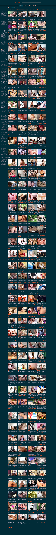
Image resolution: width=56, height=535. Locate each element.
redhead (4, 89)
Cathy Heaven (5, 118)
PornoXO (4, 34)
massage (4, 80)
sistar (47, 9)
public (3, 88)
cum (3, 63)
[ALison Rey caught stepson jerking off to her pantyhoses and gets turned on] (12, 290)
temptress (41, 306)
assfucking (2, 53)
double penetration (3, 68)
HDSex (2, 22)
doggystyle (2, 67)
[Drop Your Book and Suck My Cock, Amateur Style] (22, 452)
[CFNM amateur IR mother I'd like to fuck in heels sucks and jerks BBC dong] (41, 441)
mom (1, 84)
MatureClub (3, 27)
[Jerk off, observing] (41, 498)
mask (33, 64)
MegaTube (2, 29)
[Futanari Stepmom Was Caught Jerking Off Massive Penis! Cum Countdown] (22, 232)
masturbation (3, 81)
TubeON (29, 200)
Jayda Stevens (2, 128)
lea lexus (12, 89)
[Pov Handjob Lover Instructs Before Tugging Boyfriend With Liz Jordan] (12, 17)
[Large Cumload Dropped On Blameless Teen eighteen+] (12, 120)
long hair (2, 80)
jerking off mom (31, 9)
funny (6, 72)
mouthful (24, 395)
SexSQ (6, 36)
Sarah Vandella (3, 155)
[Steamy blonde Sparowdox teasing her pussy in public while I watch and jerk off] (12, 279)
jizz (35, 455)
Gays (30, 5)
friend (4, 72)
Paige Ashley (2, 149)
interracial (2, 77)
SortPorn (2, 39)
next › (14, 527)
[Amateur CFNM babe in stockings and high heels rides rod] (41, 143)
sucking (4, 93)
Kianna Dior (5, 135)
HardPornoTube (3, 20)
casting (1, 60)
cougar (24, 338)
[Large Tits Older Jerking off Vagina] (41, 520)
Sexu (1, 37)
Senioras (4, 35)
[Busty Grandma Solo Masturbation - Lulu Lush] (22, 155)
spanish (21, 249)
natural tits (4, 84)
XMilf (6, 43)
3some (2, 50)
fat (31, 20)
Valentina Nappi (3, 164)
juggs (1, 78)
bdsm (10, 53)
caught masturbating (50, 9)
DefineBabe (2, 14)
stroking (25, 202)
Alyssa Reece (3, 104)
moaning (5, 83)
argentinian (32, 146)
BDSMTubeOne (3, 12)
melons (1, 82)
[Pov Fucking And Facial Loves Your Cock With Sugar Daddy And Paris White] (22, 279)
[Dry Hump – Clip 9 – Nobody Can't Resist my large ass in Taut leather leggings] (12, 324)
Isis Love (4, 127)
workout (28, 192)
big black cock (21, 31)
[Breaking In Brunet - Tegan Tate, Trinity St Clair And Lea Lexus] (12, 85)
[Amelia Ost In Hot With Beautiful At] (41, 85)
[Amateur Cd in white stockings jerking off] (12, 96)
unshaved (29, 43)
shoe (30, 77)
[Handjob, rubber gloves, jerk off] (41, 381)
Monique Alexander (3, 145)
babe (4, 53)
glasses (23, 87)
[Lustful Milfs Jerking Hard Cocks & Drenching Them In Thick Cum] (41, 476)
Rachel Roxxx (2, 150)
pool (33, 304)
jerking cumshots (38, 9)
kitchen (35, 20)
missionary (2, 83)
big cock (2, 55)
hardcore (2, 75)
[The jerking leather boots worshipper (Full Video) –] (32, 221)
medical (24, 147)
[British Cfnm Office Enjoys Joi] (22, 85)
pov (1, 88)
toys (6, 95)
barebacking (30, 372)
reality (1, 89)
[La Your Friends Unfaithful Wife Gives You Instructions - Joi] (41, 279)
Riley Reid (2, 152)
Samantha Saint (4, 153)
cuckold (1, 63)
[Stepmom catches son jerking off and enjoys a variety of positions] (22, 268)
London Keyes (2, 139)
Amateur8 (2, 11)
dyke (23, 99)
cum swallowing (4, 64)
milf (3, 82)
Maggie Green (3, 140)
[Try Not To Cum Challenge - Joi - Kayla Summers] (12, 131)
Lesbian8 (2, 26)
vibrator (31, 43)
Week (18, 7)
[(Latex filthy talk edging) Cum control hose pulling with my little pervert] (22, 40)
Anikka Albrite (2, 108)
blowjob (5, 58)
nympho (14, 512)
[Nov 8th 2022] (12, 268)
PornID (2, 33)
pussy (5, 88)
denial (16, 179)
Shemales (34, 5)
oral (2, 85)
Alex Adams (4, 101)
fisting (21, 87)
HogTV (4, 23)
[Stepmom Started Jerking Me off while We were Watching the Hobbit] (12, 348)
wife (1, 96)
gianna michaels (13, 111)
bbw (6, 53)
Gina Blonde (5, 125)
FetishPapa (3, 17)
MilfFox (6, 29)
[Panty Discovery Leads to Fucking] (22, 17)
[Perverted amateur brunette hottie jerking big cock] (12, 221)
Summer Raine (2, 160)
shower (31, 249)
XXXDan (2, 45)
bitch (19, 304)
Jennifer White (5, 130)
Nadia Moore (4, 146)
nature (18, 122)
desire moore (44, 203)
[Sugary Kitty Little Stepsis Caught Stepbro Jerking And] (41, 17)
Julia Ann (5, 132)
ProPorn (2, 35)
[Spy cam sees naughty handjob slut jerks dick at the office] (32, 498)
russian (1, 90)
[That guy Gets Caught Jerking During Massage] (41, 290)
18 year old (11, 340)
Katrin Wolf (4, 134)
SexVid (4, 37)
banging (40, 110)
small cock (9, 372)
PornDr (4, 31)
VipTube (2, 42)
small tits (43, 179)
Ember (5, 123)
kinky (2, 78)
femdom (4, 71)
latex (16, 77)
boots (39, 134)
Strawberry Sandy (4, 159)
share (31, 54)
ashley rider (41, 203)
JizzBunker (2, 25)
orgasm (4, 85)
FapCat (2, 16)
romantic (38, 455)
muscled (11, 66)
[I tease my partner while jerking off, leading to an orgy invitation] (32, 143)
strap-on (41, 500)
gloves (20, 147)
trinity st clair (14, 89)
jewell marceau (43, 479)
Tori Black (2, 163)
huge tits (14, 31)
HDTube (4, 22)
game (12, 512)
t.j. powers (40, 411)
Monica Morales (4, 144)
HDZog (2, 23)
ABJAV (38, 28)
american (2, 51)
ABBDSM (29, 28)
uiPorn (3, 40)
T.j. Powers (4, 161)
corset (33, 512)
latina (4, 79)
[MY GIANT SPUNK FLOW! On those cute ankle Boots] (12, 476)
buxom (44, 316)
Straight (21, 5)
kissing (4, 78)
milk (45, 123)
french (42, 53)
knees (33, 112)
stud (20, 191)
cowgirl (2, 62)
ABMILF (2, 10)
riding (6, 89)
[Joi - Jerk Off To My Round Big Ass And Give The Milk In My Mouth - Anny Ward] (41, 120)
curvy (14, 305)
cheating (4, 60)
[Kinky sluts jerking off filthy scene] (32, 96)
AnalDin (6, 11)
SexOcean (2, 36)
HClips (2, 21)
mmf (18, 225)
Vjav (6, 42)
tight (2, 95)
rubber (45, 340)
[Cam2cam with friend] (12, 143)
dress (29, 112)
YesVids (5, 47)
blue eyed (25, 282)
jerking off (22, 9)
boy (30, 20)
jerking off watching (18, 9)
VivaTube (4, 42)
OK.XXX (4, 30)
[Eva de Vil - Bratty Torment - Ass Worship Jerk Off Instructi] (22, 441)
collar (31, 512)
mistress (19, 43)
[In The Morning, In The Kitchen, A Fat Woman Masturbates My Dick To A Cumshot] (32, 17)
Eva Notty (6, 124)
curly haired (32, 135)
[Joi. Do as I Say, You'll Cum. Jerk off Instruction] (22, 405)
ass (1, 52)
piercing (1, 87)
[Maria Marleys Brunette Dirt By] (22, 381)
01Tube (2, 9)
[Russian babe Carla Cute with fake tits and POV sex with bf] (12, 520)
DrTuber (5, 15)
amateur (4, 50)
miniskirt (35, 408)
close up (2, 61)
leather (43, 340)
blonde (2, 58)
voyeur (28, 338)
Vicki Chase (2, 166)
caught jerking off (26, 9)
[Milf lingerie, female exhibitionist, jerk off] (32, 520)
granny (10, 189)
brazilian (40, 123)
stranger (41, 410)
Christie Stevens (3, 120)
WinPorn (2, 43)
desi (22, 111)
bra (31, 88)
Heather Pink (2, 126)
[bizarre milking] (32, 441)
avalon (41, 479)
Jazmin (1, 130)
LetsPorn (5, 26)
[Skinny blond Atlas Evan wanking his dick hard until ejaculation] (41, 40)
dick (41, 66)
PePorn (1, 31)
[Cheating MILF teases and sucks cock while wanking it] (12, 405)
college (4, 61)
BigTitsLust (5, 13)
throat (1, 95)
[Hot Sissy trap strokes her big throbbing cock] (22, 348)
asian (5, 51)
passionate (6, 86)
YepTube (2, 47)
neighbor (29, 65)
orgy (6, 85)
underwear (11, 20)
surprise (9, 523)
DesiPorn (2, 15)
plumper (22, 158)
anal (4, 51)
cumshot (2, 65)
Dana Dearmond (3, 122)
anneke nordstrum (32, 397)
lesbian (19, 500)
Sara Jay (2, 154)
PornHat (5, 32)
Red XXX (2, 151)
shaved (2, 91)
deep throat (11, 31)
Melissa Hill (3, 142)
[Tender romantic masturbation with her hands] (41, 452)
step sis (34, 9)
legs (5, 79)
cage (12, 179)
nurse (38, 293)
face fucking (5, 69)
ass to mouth (3, 52)
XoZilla (2, 44)
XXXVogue (3, 46)
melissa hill (9, 67)
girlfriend (2, 73)
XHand (4, 43)
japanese (5, 77)
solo (37, 20)
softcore (9, 20)
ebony (6, 68)
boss (29, 282)
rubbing (9, 123)
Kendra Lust (2, 135)
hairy (1, 74)
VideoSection (3, 41)
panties (3, 86)
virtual (10, 32)
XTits (3, 44)
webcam (41, 158)
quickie (28, 466)
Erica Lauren (3, 124)
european (2, 69)
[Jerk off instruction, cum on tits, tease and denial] (32, 268)
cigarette (41, 134)
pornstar (4, 87)
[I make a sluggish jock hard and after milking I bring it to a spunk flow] (32, 381)
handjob (3, 74)
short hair (20, 455)
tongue (35, 112)
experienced (24, 190)
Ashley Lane (3, 111)
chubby (6, 60)
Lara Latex (6, 136)
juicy (25, 338)
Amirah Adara (2, 105)
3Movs (4, 9)
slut (5, 91)
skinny (4, 91)
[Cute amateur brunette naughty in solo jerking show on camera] (41, 155)
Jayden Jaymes (4, 129)
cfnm (19, 87)
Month (15, 7)
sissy (18, 351)
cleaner (24, 327)
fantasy (10, 385)
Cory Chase (4, 121)
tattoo (1, 94)
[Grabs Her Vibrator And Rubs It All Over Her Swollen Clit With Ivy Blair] (32, 40)
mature (6, 81)
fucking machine (43, 110)
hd (4, 75)
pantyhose (38, 100)
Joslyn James (2, 132)
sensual (30, 328)
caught (19, 32)
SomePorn (2, 38)
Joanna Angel (4, 131)
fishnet (42, 123)
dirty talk (40, 53)
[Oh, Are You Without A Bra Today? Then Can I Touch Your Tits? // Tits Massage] (32, 85)
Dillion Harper (2, 123)
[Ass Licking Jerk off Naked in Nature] (22, 120)
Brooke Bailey (2, 117)
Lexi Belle (2, 138)
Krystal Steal (2, 136)
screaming (4, 90)
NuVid (1, 30)
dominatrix (30, 30)
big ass (2, 54)
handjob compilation (43, 9)
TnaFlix (19, 86)
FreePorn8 (2, 18)
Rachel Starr (5, 150)
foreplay (32, 408)
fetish (6, 71)
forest (32, 30)
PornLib (2, 34)
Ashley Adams (2, 110)
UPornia (9, 86)
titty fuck (5, 95)
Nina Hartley (2, 148)
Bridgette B (2, 115)
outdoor (1, 86)
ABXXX (4, 10)
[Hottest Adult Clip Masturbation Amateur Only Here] (41, 245)
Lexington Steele (5, 138)
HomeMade (2, 24)
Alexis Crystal (3, 102)
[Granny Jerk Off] (12, 187)
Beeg (2, 13)
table (18, 525)
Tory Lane (4, 163)
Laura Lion (2, 137)
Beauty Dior (5, 112)
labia (8, 32)
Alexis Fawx (3, 103)
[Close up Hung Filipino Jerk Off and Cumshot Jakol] (12, 40)
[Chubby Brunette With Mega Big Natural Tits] (32, 120)
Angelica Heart (5, 107)
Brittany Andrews (5, 116)
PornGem (2, 32)
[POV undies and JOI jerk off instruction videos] (22, 476)
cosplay (14, 179)
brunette (5, 59)
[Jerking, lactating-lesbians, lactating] (22, 498)
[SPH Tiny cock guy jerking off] (41, 348)
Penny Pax (5, 149)
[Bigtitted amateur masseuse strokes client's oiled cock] (12, 245)
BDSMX (6, 12)
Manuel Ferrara (3, 141)
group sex (6, 73)
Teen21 (19, 393)
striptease (2, 93)
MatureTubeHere (4, 28)
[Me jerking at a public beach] (32, 155)
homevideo (3, 76)
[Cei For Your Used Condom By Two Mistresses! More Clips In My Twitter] (32, 476)
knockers (2, 79)
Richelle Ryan (5, 151)
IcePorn (5, 24)
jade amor (12, 397)
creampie (4, 62)
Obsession (5, 148)
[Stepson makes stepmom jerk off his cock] (41, 232)
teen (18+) (5, 94)
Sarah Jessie (5, 154)
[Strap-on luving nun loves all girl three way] (22, 96)
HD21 (4, 21)
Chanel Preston (3, 119)
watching (19, 180)
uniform (11, 88)
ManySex (38, 257)
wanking (38, 43)
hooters (6, 76)
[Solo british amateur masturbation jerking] (12, 155)
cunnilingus (5, 65)
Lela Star (6, 137)
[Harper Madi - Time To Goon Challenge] (22, 290)
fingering (2, 72)
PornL (4, 33)
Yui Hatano (5, 166)
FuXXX (2, 19)
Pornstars (25, 5)
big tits (3, 56)
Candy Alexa (5, 117)
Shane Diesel (4, 157)
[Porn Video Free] (17, 2)
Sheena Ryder (4, 158)
